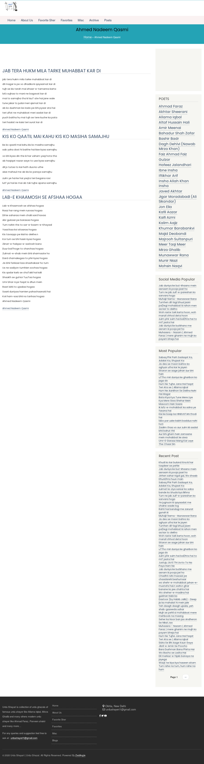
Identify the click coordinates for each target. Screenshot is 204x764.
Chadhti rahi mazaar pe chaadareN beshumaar (173, 577)
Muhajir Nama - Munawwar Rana (178, 299)
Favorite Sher (46, 20)
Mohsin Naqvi (170, 265)
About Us (27, 20)
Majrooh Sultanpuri (176, 239)
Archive (94, 20)
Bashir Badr (169, 138)
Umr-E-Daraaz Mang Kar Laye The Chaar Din (176, 442)
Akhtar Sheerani (173, 111)
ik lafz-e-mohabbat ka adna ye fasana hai (177, 409)
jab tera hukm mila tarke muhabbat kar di (51, 71)
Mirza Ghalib (169, 249)
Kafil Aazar (168, 212)
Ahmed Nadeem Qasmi (15, 129)
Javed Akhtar (170, 191)
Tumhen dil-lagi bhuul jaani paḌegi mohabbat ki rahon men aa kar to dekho (178, 306)
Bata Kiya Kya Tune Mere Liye (176, 397)
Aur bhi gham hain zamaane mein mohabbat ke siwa (175, 435)
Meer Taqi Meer (172, 244)
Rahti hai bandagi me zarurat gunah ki (176, 510)
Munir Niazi (168, 260)
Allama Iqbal (170, 117)
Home (11, 20)
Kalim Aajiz (168, 222)
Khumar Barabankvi (176, 228)
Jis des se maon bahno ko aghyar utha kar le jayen (174, 365)
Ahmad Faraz (171, 106)
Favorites (66, 20)
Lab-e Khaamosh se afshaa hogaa (42, 197)
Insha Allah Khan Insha (174, 183)
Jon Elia (165, 206)
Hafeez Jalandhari (175, 164)
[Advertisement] (111, 8)
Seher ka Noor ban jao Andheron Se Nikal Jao (178, 621)
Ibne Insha (168, 170)
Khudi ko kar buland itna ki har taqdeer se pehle (176, 464)
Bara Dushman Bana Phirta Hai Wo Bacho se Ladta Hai (176, 651)
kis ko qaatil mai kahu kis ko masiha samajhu (55, 136)
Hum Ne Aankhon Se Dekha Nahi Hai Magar (177, 392)
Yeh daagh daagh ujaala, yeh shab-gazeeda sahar (176, 607)
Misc (81, 20)
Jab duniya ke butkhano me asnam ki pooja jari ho (175, 327)
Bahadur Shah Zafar (177, 133)
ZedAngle (80, 755)
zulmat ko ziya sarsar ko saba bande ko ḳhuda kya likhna (176, 490)
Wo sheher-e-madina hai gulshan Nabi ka (174, 594)
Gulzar (164, 159)
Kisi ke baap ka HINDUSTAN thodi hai (178, 415)
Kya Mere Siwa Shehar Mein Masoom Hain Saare (175, 402)
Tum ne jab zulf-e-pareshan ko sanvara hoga (177, 293)
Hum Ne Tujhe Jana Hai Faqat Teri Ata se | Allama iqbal (176, 385)
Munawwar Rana (174, 255)
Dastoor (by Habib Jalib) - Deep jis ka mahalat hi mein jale (178, 601)
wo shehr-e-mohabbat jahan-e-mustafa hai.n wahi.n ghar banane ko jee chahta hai (178, 586)
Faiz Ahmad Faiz (173, 154)
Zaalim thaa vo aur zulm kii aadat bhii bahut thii (178, 429)
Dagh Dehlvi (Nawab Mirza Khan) (177, 146)
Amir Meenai (170, 127)
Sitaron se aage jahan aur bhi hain (176, 372)
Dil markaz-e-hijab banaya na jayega (176, 657)
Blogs (55, 740)
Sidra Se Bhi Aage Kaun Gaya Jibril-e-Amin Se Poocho (176, 644)
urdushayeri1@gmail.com (24, 738)
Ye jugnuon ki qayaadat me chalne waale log (175, 504)
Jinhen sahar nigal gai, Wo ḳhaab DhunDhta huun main (178, 477)
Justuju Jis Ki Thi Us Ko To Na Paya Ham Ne (175, 564)
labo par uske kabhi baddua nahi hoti (178, 422)
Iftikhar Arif (168, 175)
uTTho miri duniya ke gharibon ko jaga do (178, 379)
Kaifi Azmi (167, 217)
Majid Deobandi (172, 233)
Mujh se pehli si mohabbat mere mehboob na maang (178, 614)
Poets (108, 20)
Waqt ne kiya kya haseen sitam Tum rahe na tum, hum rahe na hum (177, 666)
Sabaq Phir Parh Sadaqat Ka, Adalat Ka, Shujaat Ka (176, 359)
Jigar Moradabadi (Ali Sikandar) (178, 199)
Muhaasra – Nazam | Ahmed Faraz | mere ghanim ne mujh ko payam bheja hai (178, 336)
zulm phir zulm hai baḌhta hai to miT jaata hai (178, 320)
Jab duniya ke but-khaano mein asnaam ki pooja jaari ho (177, 287)
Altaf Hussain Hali (174, 122)
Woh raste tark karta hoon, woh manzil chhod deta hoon (177, 314)
